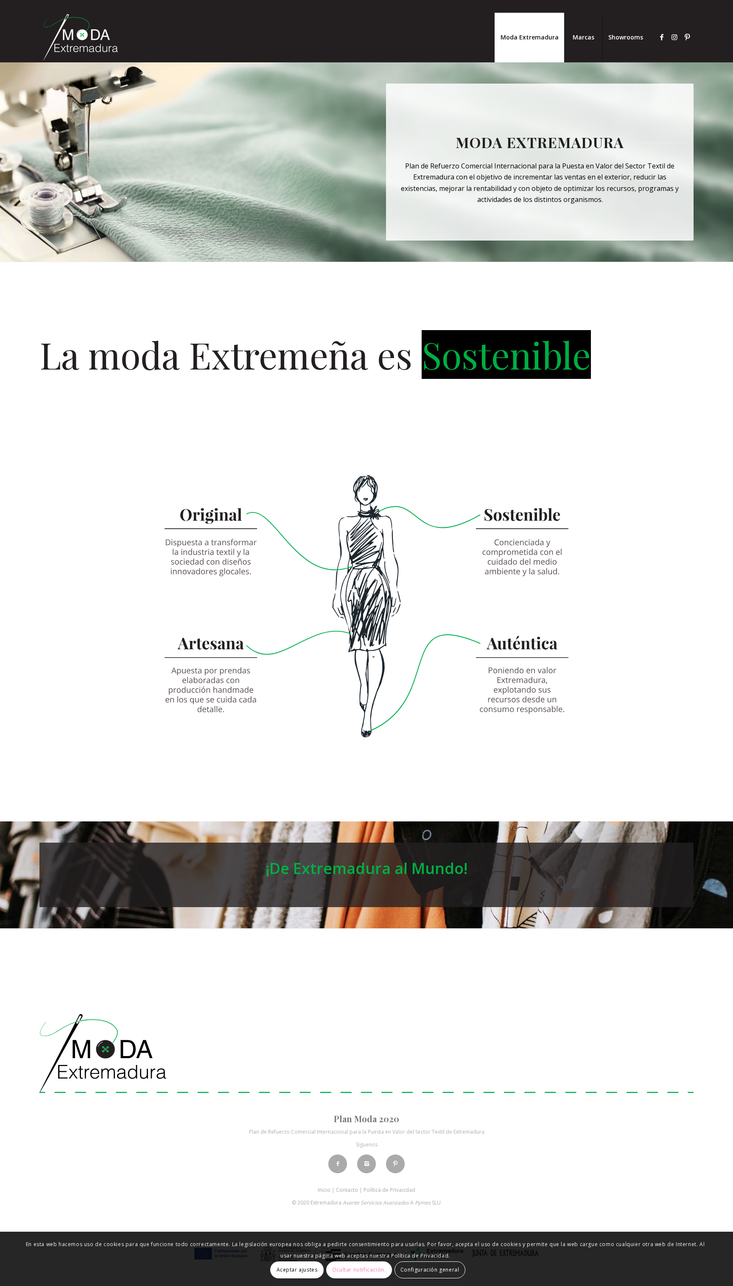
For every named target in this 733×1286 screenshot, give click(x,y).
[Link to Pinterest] (687, 37)
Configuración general (429, 1269)
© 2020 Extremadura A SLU (366, 1202)
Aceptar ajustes (297, 1269)
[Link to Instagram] (674, 37)
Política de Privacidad (389, 1190)
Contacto (347, 1190)
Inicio (324, 1190)
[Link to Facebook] (661, 37)
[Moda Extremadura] (80, 37)
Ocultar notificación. (359, 1269)
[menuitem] (529, 37)
